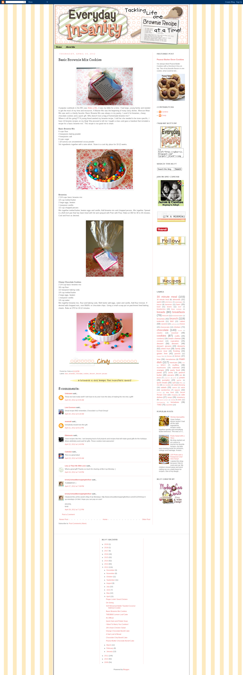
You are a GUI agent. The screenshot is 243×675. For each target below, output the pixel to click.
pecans (170, 375)
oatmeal (175, 367)
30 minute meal (167, 296)
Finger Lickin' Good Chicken (117, 599)
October (109, 577)
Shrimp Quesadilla (177, 417)
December (110, 570)
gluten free (162, 353)
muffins (175, 365)
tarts (179, 400)
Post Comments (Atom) (77, 523)
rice (158, 385)
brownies (72, 373)
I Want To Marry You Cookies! (117, 624)
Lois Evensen (70, 407)
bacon (159, 305)
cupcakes (175, 341)
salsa (183, 387)
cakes (182, 321)
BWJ (172, 321)
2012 (106, 567)
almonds (176, 299)
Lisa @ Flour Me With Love (75, 466)
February (110, 648)
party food (175, 370)
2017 (106, 551)
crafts (177, 336)
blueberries (161, 309)
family (177, 348)
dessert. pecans (101, 373)
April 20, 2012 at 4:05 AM (74, 400)
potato (182, 377)
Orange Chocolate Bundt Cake (118, 631)
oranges (160, 370)
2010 (106, 659)
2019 (106, 544)
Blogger (126, 669)
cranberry (160, 339)
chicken (177, 327)
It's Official (110, 618)
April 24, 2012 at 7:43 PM (74, 472)
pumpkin (166, 380)
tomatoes (175, 402)
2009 (106, 662)
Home (59, 47)
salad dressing (179, 385)
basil (158, 307)
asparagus (178, 302)
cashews (174, 324)
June (108, 590)
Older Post (146, 519)
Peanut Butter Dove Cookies (170, 59)
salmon (174, 387)
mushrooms (161, 368)
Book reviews (176, 309)
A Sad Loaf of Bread (113, 634)
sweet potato (163, 400)
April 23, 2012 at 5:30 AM (74, 458)
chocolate (79, 373)
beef (179, 307)
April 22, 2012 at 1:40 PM (74, 444)
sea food (170, 392)
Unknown (68, 394)
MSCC (163, 365)
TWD (159, 405)
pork (174, 378)
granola (177, 354)
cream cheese (174, 338)
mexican (173, 362)
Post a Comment (68, 514)
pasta (159, 372)
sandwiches (165, 390)
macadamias (171, 359)
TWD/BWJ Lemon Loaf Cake (117, 615)
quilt (174, 383)
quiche (179, 380)
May (108, 593)
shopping (174, 395)
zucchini (169, 405)
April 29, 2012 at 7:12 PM (74, 510)
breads (161, 312)
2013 (106, 564)
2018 (106, 548)
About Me (70, 47)
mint (183, 362)
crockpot (160, 341)
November (110, 573)
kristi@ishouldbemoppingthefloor (78, 480)
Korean (169, 356)
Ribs (181, 383)
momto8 (68, 422)
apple (159, 302)
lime (158, 359)
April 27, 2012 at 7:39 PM (74, 486)
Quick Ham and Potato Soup (117, 621)
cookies (86, 373)
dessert (160, 343)
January (109, 651)
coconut (174, 333)
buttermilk (160, 321)
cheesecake (165, 327)
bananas (168, 305)
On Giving (110, 603)
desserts (181, 346)
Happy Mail (160, 356)
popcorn (167, 378)
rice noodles (167, 385)
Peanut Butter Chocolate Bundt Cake (120, 641)
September (110, 580)
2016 (106, 554)
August (109, 583)
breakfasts (178, 312)
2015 (106, 557)
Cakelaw (68, 452)
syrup (173, 400)
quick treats (162, 382)
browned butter (177, 315)
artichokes (168, 302)
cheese (182, 324)
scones (159, 392)
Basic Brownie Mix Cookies (116, 611)
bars (66, 373)
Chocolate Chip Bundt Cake (116, 638)
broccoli (165, 316)
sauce (177, 390)
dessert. (92, 373)
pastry (170, 373)
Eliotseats (69, 435)
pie (181, 375)
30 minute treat (163, 300)
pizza (159, 378)
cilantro (159, 333)
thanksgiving (161, 402)
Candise (165, 112)
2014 (106, 561)
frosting (176, 351)
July (108, 587)
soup (169, 397)
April (108, 596)
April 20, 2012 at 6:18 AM (74, 414)
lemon (177, 356)
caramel (164, 324)
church (180, 330)
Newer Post (63, 519)
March (109, 645)
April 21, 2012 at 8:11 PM (74, 428)
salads (163, 387)
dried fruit (165, 348)
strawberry (181, 397)
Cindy (164, 115)
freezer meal (162, 351)
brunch (174, 318)
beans (169, 307)
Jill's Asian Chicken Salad (116, 628)
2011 (106, 656)
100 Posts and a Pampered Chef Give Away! (176, 457)
